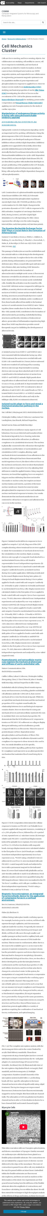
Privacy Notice (25, 1207)
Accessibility (10, 3)
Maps (20, 3)
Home (4, 39)
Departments (29, 3)
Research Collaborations (17, 39)
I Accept (23, 1211)
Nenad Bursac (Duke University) (29, 103)
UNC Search (42, 3)
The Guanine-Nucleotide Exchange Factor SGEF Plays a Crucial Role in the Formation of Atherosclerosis (23, 230)
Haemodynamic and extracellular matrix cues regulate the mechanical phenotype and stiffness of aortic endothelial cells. (22, 661)
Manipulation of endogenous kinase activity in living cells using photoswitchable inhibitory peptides (23, 115)
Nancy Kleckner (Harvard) (13, 100)
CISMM (5, 11)
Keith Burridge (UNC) (32, 87)
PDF (14, 246)
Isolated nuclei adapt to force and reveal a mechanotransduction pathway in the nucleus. (22, 405)
